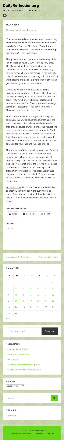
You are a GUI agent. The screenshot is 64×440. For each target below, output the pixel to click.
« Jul (8, 318)
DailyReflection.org (21, 5)
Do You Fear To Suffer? (18, 349)
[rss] (5, 15)
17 (16, 301)
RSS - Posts (11, 415)
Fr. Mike (32, 30)
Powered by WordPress (20, 433)
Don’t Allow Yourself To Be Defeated (24, 369)
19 (31, 301)
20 (38, 301)
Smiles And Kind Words (18, 354)
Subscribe (49, 331)
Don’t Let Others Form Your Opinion (24, 364)
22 (53, 301)
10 (16, 295)
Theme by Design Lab (44, 433)
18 (23, 301)
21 (45, 301)
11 (23, 295)
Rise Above (13, 359)
